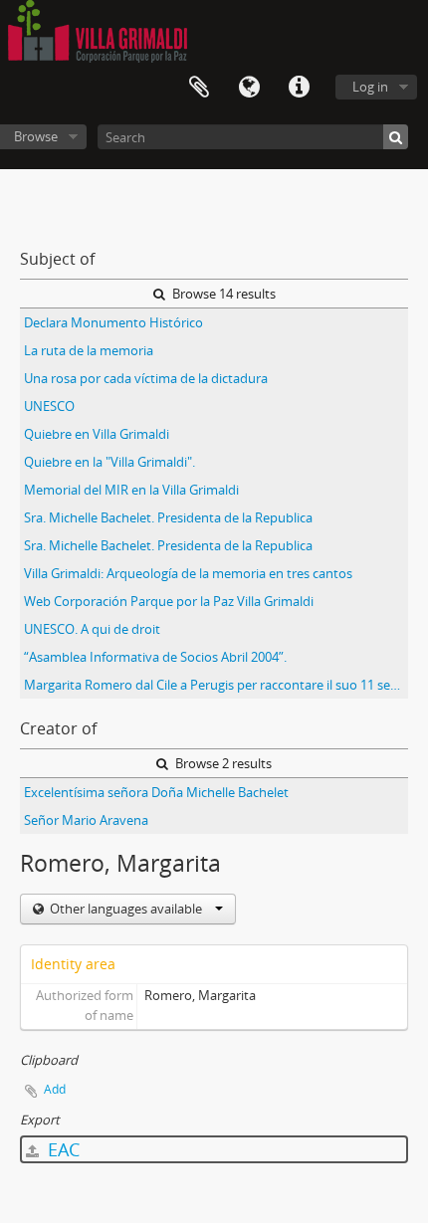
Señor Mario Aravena (86, 820)
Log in (370, 87)
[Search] (395, 136)
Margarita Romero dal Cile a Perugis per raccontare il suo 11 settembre (216, 685)
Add (55, 1089)
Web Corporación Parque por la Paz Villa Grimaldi (169, 601)
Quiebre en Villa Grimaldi (96, 434)
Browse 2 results (222, 763)
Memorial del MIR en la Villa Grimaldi (131, 490)
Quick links (298, 87)
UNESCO (49, 406)
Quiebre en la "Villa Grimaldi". (109, 462)
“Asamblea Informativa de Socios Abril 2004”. (155, 657)
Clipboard (199, 87)
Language (249, 87)
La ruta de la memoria (88, 350)
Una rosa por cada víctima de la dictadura (146, 378)
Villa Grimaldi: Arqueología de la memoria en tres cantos (188, 573)
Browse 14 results (222, 294)
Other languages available (126, 908)
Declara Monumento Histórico (113, 322)
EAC (61, 1149)
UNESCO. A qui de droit (92, 629)
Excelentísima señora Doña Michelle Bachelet (156, 792)
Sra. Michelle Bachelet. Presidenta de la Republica (168, 517)
